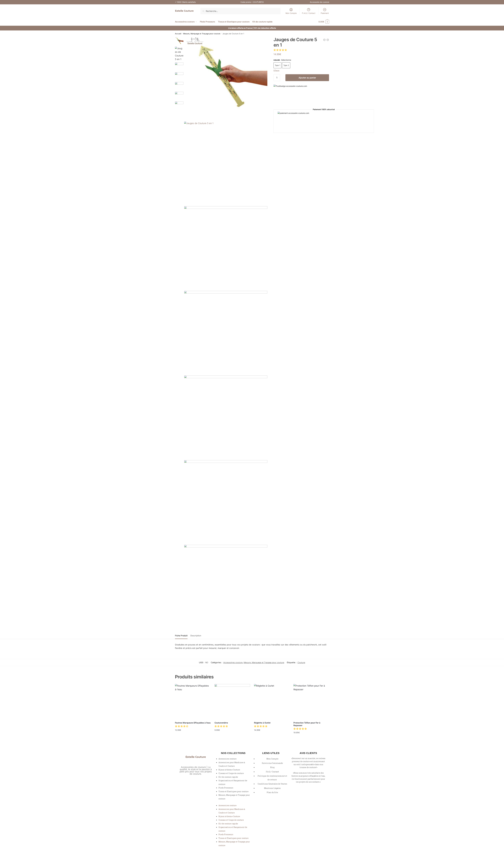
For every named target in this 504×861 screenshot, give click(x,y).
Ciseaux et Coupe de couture (231, 773)
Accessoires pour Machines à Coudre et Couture (231, 764)
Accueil (178, 34)
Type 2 (286, 65)
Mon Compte (291, 13)
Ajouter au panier (307, 77)
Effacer (276, 70)
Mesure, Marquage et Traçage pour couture (201, 34)
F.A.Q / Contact (308, 13)
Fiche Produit (181, 635)
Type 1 (277, 65)
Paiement (325, 13)
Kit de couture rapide (228, 777)
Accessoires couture (233, 662)
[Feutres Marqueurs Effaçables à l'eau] (327, 40)
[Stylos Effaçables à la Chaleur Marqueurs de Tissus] (324, 40)
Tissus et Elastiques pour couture (233, 791)
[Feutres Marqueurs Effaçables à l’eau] (193, 702)
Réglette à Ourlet (262, 722)
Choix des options (193, 736)
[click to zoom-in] (225, 78)
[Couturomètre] (232, 702)
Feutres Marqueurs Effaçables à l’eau (193, 722)
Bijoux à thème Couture (229, 769)
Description (195, 635)
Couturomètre (221, 722)
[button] (281, 50)
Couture (301, 662)
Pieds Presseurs (225, 788)
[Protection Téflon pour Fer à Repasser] (311, 702)
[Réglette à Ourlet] (272, 702)
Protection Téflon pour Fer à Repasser (306, 724)
